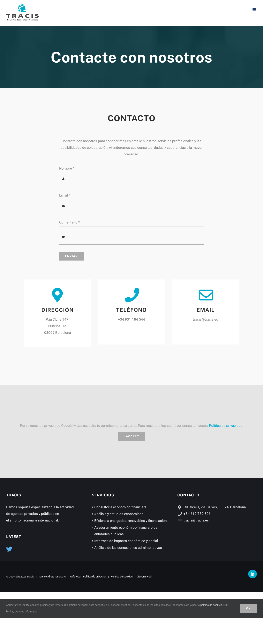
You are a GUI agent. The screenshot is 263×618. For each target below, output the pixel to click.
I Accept (131, 436)
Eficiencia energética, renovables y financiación (130, 521)
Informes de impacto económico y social (126, 541)
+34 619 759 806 (197, 514)
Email (64, 195)
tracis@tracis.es (196, 520)
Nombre (66, 168)
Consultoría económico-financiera (120, 507)
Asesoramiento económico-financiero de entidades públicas (125, 530)
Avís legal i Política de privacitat (88, 576)
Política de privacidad (225, 426)
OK (248, 608)
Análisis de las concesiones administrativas (128, 548)
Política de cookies (122, 576)
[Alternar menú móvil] (255, 9)
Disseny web (143, 576)
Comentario (69, 222)
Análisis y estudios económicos (118, 514)
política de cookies (211, 604)
